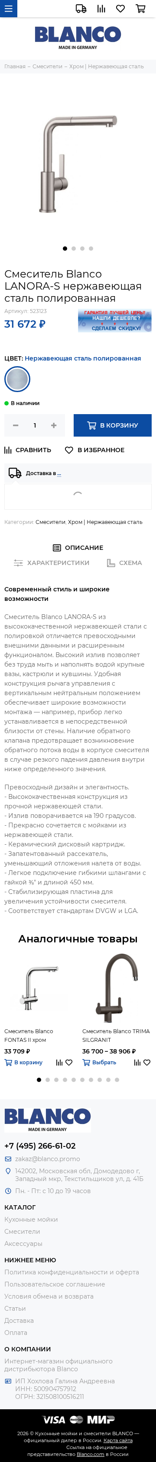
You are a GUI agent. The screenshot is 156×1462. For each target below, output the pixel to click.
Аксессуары (23, 1244)
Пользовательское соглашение (54, 1284)
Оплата (15, 1333)
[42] (17, 379)
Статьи (15, 1308)
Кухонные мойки (31, 1219)
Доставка (19, 1321)
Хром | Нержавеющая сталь (105, 522)
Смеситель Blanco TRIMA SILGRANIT (116, 1035)
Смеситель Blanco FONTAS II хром (28, 1035)
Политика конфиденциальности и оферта (71, 1272)
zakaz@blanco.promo (47, 1159)
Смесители (50, 522)
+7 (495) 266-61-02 (39, 1146)
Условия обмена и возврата (49, 1296)
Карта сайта (118, 1440)
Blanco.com (90, 1454)
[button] (65, 248)
